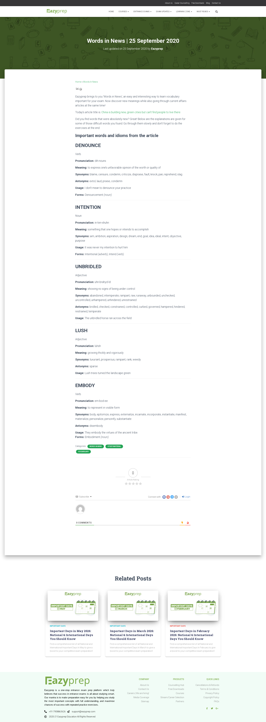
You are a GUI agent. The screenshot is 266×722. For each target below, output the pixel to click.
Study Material (114, 446)
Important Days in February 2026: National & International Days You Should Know (191, 634)
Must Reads (202, 11)
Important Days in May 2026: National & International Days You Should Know (71, 634)
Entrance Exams (141, 11)
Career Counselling (182, 3)
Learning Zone (183, 11)
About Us (169, 3)
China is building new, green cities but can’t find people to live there (140, 112)
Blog (208, 3)
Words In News (90, 82)
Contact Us (216, 3)
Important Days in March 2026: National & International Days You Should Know (132, 634)
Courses (123, 11)
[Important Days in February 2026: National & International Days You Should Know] (193, 605)
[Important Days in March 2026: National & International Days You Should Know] (133, 605)
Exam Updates (163, 11)
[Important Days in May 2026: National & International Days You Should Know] (73, 605)
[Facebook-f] (207, 708)
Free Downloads (197, 3)
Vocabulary (83, 451)
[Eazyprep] (57, 11)
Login (187, 496)
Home (111, 11)
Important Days (58, 626)
